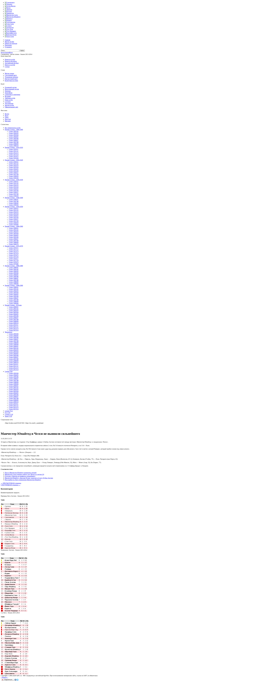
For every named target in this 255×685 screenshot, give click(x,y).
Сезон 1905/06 (13, 138)
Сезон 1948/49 (13, 203)
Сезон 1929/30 (13, 178)
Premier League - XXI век (13, 305)
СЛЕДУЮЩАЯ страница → (10, 485)
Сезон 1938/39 (13, 196)
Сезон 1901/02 (13, 131)
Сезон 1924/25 (13, 169)
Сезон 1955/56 (13, 217)
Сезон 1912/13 (13, 153)
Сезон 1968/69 (13, 242)
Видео (7, 114)
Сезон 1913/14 (13, 154)
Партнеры (8, 45)
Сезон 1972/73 (13, 251)
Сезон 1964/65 (13, 235)
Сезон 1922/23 (13, 165)
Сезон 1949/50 (13, 205)
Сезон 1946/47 (13, 199)
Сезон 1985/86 (13, 276)
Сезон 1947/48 (13, 201)
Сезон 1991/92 (13, 289)
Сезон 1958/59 (13, 223)
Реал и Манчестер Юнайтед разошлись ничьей (20, 472)
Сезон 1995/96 (13, 296)
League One (9, 371)
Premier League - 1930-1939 (14, 180)
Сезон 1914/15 (13, 156)
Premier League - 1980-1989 (14, 266)
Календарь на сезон (11, 80)
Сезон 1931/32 (13, 183)
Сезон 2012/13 (13, 328)
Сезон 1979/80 (13, 264)
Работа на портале (11, 43)
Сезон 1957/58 (13, 221)
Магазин (8, 121)
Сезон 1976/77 (13, 258)
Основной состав (11, 87)
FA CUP (7, 413)
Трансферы (8, 93)
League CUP (9, 414)
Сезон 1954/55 (13, 215)
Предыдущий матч (11, 79)
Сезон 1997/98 (13, 300)
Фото (6, 115)
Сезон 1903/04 (13, 135)
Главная (7, 40)
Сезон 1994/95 (13, 294)
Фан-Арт (8, 119)
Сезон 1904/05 (13, 137)
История (8, 96)
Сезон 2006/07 (13, 318)
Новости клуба (10, 59)
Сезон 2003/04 (13, 312)
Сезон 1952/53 (13, 212)
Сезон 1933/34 (13, 187)
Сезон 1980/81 (13, 267)
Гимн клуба (9, 100)
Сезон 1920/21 (13, 162)
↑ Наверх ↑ (4, 677)
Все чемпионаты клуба (12, 128)
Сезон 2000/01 (13, 307)
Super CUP (8, 416)
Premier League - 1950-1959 (14, 206)
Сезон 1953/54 (13, 214)
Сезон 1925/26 (13, 171)
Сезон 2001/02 (13, 309)
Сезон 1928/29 (13, 176)
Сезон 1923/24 (13, 167)
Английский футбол (12, 63)
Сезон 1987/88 (13, 280)
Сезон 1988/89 (13, 282)
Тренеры (8, 91)
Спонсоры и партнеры (12, 94)
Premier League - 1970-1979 (14, 246)
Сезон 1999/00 (13, 303)
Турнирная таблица (11, 77)
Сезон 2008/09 (13, 321)
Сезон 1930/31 (13, 181)
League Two (9, 411)
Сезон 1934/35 (13, 189)
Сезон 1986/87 (13, 278)
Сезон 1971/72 (13, 249)
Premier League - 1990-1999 (14, 285)
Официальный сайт (11, 107)
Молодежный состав (12, 89)
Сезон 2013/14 (13, 330)
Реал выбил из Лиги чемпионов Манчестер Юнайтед (23, 480)
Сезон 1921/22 (13, 163)
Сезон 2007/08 (13, 319)
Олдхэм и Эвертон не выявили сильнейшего (20, 476)
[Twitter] (18, 679)
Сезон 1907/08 (13, 142)
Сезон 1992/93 (13, 291)
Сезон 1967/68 (13, 241)
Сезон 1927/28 (13, 174)
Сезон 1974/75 (13, 255)
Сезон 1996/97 (13, 298)
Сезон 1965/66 (13, 237)
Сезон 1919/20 (13, 158)
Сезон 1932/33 (13, 185)
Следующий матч (11, 75)
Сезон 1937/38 (13, 194)
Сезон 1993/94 (13, 292)
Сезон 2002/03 (13, 310)
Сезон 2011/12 (13, 327)
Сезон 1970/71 (13, 248)
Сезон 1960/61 (13, 228)
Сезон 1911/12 (13, 151)
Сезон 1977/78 (13, 260)
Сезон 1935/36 (13, 190)
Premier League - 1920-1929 (14, 160)
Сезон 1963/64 (13, 233)
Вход (11, 52)
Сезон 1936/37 (13, 192)
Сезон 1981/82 (13, 269)
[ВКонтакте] (15, 679)
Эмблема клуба (10, 98)
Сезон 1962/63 (13, 232)
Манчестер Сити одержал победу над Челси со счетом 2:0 (24, 474)
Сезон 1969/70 (13, 244)
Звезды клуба (9, 105)
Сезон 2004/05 (13, 314)
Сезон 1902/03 (13, 133)
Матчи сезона (9, 73)
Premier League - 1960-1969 (14, 226)
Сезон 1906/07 (13, 140)
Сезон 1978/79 (13, 262)
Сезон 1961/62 (13, 230)
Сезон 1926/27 (13, 172)
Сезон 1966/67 (13, 239)
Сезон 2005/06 (13, 316)
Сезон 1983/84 (13, 273)
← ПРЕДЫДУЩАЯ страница (11, 483)
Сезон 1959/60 (13, 224)
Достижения (9, 103)
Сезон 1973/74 (13, 253)
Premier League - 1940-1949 (14, 198)
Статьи (7, 66)
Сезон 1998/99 (13, 301)
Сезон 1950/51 (13, 208)
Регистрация (5, 52)
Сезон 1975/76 (13, 257)
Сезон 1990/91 (13, 287)
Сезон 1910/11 (13, 149)
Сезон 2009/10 (13, 323)
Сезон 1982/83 (13, 271)
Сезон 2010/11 (13, 325)
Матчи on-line (9, 42)
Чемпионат (8, 332)
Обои (6, 117)
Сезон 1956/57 (13, 219)
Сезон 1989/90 (13, 284)
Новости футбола (11, 61)
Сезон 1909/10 (13, 146)
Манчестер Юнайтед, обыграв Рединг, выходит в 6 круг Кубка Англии (29, 478)
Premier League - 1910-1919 (14, 147)
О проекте (8, 47)
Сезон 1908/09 (13, 144)
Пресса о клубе (10, 65)
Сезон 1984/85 (13, 275)
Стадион (8, 102)
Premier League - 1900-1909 (14, 129)
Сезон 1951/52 (13, 210)
